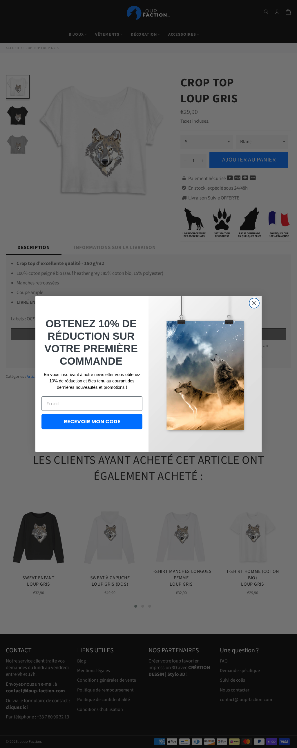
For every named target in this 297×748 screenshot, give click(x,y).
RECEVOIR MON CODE (92, 421)
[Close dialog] (254, 303)
